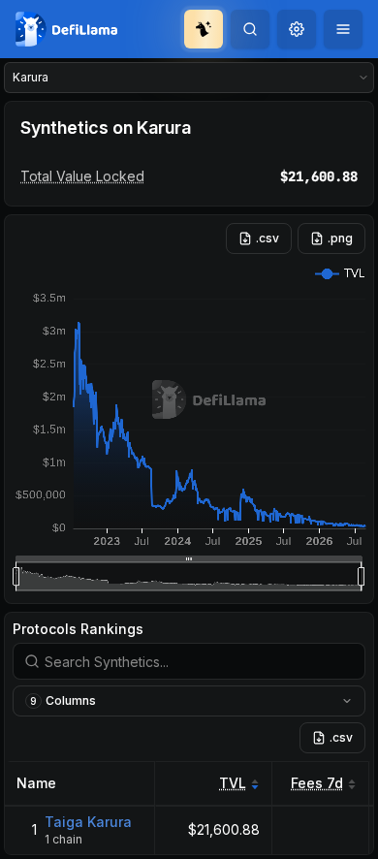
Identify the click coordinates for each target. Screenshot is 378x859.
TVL (232, 783)
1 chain (63, 839)
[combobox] (296, 29)
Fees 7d (317, 783)
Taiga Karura (88, 821)
